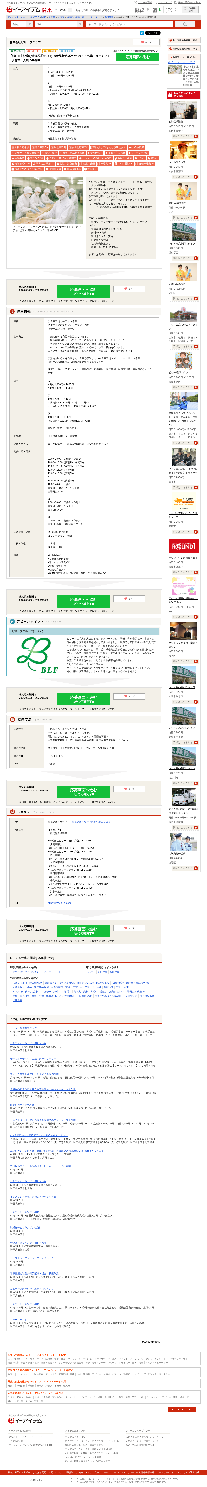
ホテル (166, 1374)
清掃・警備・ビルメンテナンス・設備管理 (62, 1362)
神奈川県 (21, 1385)
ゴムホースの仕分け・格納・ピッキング (32, 1288)
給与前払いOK (117, 991)
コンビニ (136, 1374)
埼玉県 (51, 17)
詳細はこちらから (183, 136)
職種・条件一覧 (181, 1397)
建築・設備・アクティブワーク (101, 1362)
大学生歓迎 (19, 987)
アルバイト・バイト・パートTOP (25, 1437)
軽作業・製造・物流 (55, 1359)
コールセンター (24, 1374)
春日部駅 (109, 17)
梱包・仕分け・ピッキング (27, 971)
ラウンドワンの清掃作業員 (183, 557)
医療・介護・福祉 (30, 1362)
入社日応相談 (20, 982)
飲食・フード (36, 1359)
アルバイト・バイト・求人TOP (23, 17)
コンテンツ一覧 (15, 1401)
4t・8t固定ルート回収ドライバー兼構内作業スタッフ (39, 1135)
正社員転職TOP (16, 1441)
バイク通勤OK (67, 996)
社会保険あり (147, 996)
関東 (43, 17)
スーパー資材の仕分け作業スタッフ (183, 515)
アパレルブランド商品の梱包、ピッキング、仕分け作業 (40, 1166)
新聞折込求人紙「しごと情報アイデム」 (85, 1445)
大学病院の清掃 (177, 284)
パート (91, 971)
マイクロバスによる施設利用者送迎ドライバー (183, 811)
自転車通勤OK (84, 996)
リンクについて (83, 1472)
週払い (103, 991)
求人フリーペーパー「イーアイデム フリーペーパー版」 (93, 1441)
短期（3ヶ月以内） (107, 1397)
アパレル (96, 1374)
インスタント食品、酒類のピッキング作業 (33, 1196)
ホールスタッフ (177, 162)
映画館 (86, 1374)
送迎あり (17, 1000)
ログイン (190, 9)
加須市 (60, 17)
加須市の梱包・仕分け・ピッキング (84, 17)
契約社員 (102, 971)
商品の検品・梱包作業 (22, 1104)
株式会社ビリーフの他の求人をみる (91, 821)
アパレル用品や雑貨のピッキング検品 (183, 600)
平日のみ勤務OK (136, 991)
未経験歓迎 (118, 982)
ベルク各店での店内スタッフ (183, 326)
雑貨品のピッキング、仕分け (26, 1227)
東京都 (11, 1385)
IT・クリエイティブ (175, 1359)
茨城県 (57, 1385)
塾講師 (126, 1374)
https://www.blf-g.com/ (59, 903)
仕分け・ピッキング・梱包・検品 (28, 1043)
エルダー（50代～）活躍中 (56, 991)
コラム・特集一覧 (34, 1401)
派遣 (121, 1397)
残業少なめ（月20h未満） (109, 996)
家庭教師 (63, 1374)
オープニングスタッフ (84, 1397)
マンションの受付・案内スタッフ (183, 644)
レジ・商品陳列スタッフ (182, 243)
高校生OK (57, 1397)
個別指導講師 (176, 121)
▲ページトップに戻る (182, 1409)
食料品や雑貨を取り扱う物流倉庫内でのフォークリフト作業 (43, 1089)
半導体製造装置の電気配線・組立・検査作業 (34, 1273)
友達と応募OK (67, 982)
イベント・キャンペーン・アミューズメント (141, 1359)
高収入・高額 (81, 991)
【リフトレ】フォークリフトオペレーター (33, 1258)
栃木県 (66, 1385)
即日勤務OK (35, 982)
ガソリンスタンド (152, 1374)
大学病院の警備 (177, 853)
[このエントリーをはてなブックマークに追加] (142, 34)
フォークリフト (52, 971)
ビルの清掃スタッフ (179, 372)
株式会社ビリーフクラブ (181, 62)
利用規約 (68, 1472)
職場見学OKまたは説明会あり (93, 982)
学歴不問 (108, 987)
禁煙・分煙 (38, 996)
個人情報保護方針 (145, 1472)
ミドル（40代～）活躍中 (26, 991)
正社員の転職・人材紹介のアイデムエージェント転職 (91, 1453)
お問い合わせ (55, 1472)
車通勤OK (51, 996)
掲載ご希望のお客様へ (189, 2)
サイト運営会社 (191, 1472)
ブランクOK (122, 987)
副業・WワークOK (135, 1397)
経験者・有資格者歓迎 (138, 982)
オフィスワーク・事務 (105, 1359)
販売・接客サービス (18, 1359)
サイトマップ (165, 2)
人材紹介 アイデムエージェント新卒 (83, 1457)
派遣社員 (114, 971)
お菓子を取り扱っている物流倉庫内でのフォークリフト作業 (43, 1120)
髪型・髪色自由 (21, 996)
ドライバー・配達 (128, 1362)
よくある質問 (145, 2)
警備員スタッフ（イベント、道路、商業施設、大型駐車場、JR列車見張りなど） (183, 419)
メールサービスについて (169, 1472)
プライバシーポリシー (105, 1472)
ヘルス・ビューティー (157, 1362)
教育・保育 (13, 1362)
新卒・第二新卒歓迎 (38, 987)
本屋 (79, 1374)
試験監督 (38, 1374)
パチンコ (116, 1374)
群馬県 (48, 1385)
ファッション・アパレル (80, 1359)
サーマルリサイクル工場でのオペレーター (33, 1058)
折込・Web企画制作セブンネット (142, 1445)
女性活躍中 (57, 987)
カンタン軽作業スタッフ (23, 1028)
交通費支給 (131, 996)
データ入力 (51, 1374)
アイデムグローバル (75, 1437)
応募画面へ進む (138, 57)
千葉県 (31, 1385)
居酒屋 (106, 1374)
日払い (94, 991)
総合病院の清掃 (177, 202)
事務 (72, 1374)
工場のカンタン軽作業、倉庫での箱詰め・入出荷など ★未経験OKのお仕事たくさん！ (57, 1150)
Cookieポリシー (126, 1472)
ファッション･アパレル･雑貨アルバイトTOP (30, 1445)
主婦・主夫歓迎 (73, 987)
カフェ (11, 1374)
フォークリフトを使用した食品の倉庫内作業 (34, 1074)
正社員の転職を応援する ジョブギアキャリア (87, 1461)
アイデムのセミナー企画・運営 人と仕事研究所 (88, 1449)
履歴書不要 (51, 982)
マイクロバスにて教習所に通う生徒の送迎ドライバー (183, 470)
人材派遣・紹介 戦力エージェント (143, 1441)
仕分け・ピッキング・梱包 (24, 1212)
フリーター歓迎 (92, 987)
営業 (141, 1362)
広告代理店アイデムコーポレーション (145, 1437)
